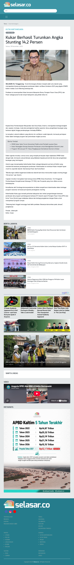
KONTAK (6, 521)
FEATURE (41, 524)
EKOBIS (7, 544)
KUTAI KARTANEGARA (46, 535)
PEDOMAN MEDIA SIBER (10, 524)
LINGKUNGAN (9, 542)
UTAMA (7, 535)
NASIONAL (41, 519)
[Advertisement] (37, 111)
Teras (5, 24)
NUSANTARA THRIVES (44, 528)
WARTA (6, 533)
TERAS (40, 517)
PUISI (6, 553)
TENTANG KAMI (8, 517)
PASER (42, 540)
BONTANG (42, 542)
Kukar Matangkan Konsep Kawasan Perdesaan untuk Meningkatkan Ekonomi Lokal (37, 147)
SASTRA (6, 551)
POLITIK (7, 537)
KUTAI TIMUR (43, 537)
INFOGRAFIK (41, 553)
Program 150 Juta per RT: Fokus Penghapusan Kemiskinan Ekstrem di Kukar (35, 149)
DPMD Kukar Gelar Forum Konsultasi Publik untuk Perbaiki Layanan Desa (34, 144)
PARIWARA (41, 551)
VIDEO (40, 555)
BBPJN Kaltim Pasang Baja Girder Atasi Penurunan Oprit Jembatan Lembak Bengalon (36, 362)
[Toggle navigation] (6, 17)
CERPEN (7, 555)
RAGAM (7, 546)
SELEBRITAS (41, 521)
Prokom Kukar (10, 32)
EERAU (42, 544)
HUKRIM (7, 540)
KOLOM (40, 526)
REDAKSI (6, 519)
